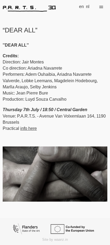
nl (87, 6)
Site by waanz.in (55, 240)
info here (28, 128)
